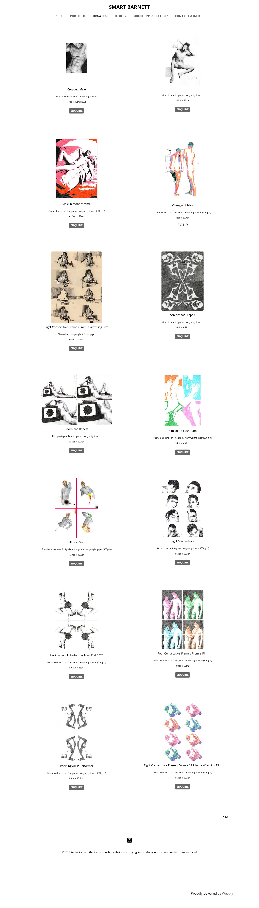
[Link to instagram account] (129, 840)
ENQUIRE (76, 110)
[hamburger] (8, 6)
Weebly (227, 893)
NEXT (226, 816)
